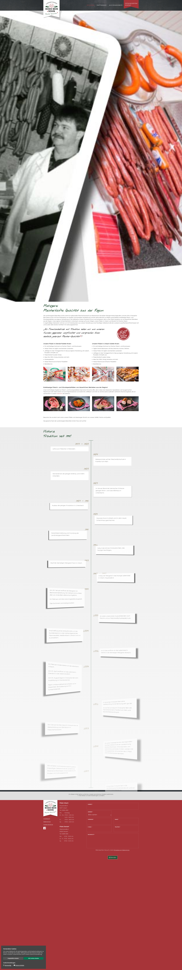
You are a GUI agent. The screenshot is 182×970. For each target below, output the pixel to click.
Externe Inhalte (19, 965)
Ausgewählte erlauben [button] (13, 958)
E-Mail (90, 827)
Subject (90, 804)
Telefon (117, 827)
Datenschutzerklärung (36, 954)
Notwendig (8, 965)
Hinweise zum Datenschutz (121, 850)
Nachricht (91, 834)
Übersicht (59, 393)
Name (117, 819)
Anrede (90, 811)
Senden (113, 857)
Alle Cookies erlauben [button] (33, 958)
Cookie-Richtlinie (17, 954)
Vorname (91, 819)
